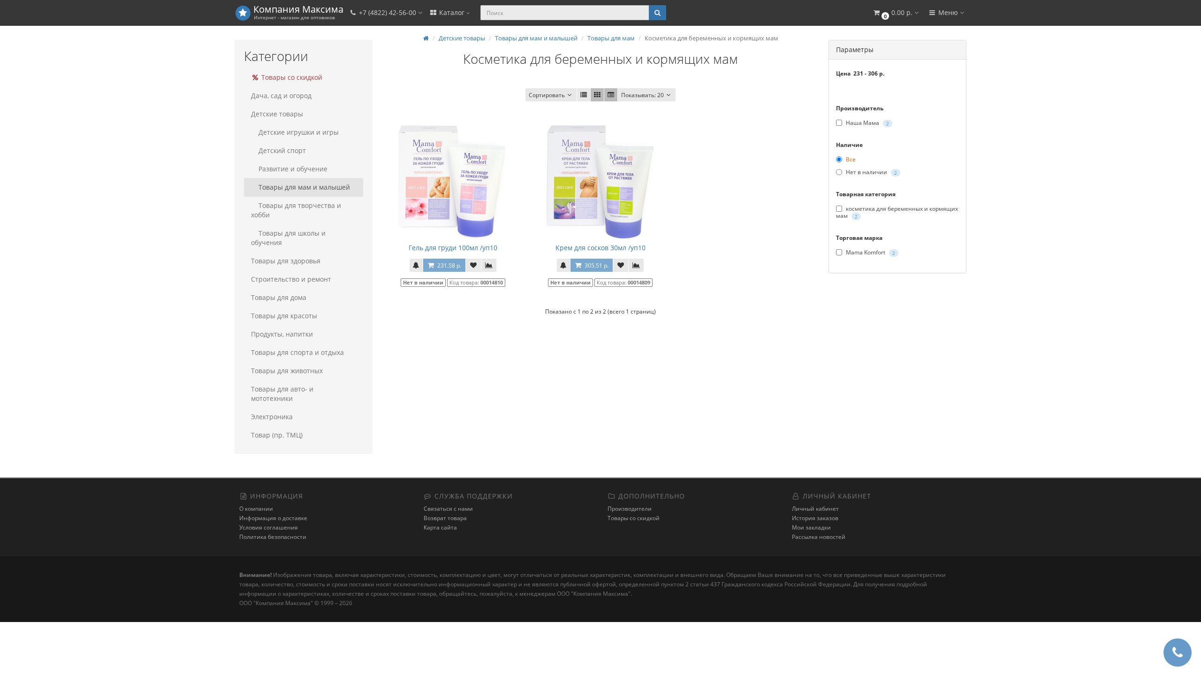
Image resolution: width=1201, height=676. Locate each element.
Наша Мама (866, 123)
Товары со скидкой (290, 77)
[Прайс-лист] (610, 94)
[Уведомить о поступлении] (416, 265)
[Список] (583, 94)
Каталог (451, 12)
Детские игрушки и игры (298, 132)
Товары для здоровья (285, 260)
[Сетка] (597, 94)
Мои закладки (811, 527)
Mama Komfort (869, 252)
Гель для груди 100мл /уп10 (453, 247)
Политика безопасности (272, 537)
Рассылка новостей (818, 537)
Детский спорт (282, 150)
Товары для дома (278, 297)
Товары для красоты (284, 315)
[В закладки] (473, 265)
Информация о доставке (273, 518)
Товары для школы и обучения (288, 238)
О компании (256, 509)
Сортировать (547, 95)
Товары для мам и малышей (304, 187)
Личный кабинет (815, 509)
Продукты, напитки (282, 334)
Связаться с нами (448, 509)
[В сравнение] (488, 265)
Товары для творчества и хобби (296, 210)
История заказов (815, 518)
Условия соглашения (268, 527)
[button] (895, 13)
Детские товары (277, 113)
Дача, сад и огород (281, 95)
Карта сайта (440, 527)
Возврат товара (445, 518)
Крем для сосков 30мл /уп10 (600, 247)
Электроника (272, 416)
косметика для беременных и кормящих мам (897, 212)
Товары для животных (287, 370)
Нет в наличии (870, 173)
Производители (630, 509)
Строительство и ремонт (291, 279)
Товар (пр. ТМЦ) (277, 434)
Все (850, 159)
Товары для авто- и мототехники (282, 393)
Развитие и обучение (292, 168)
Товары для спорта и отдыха (297, 352)
